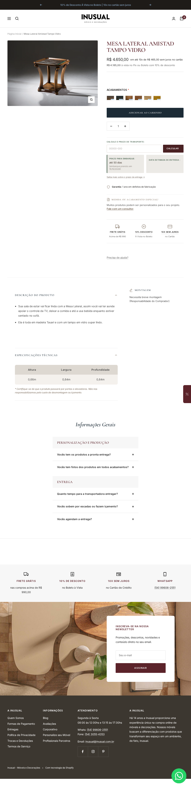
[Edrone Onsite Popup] (95, 394)
